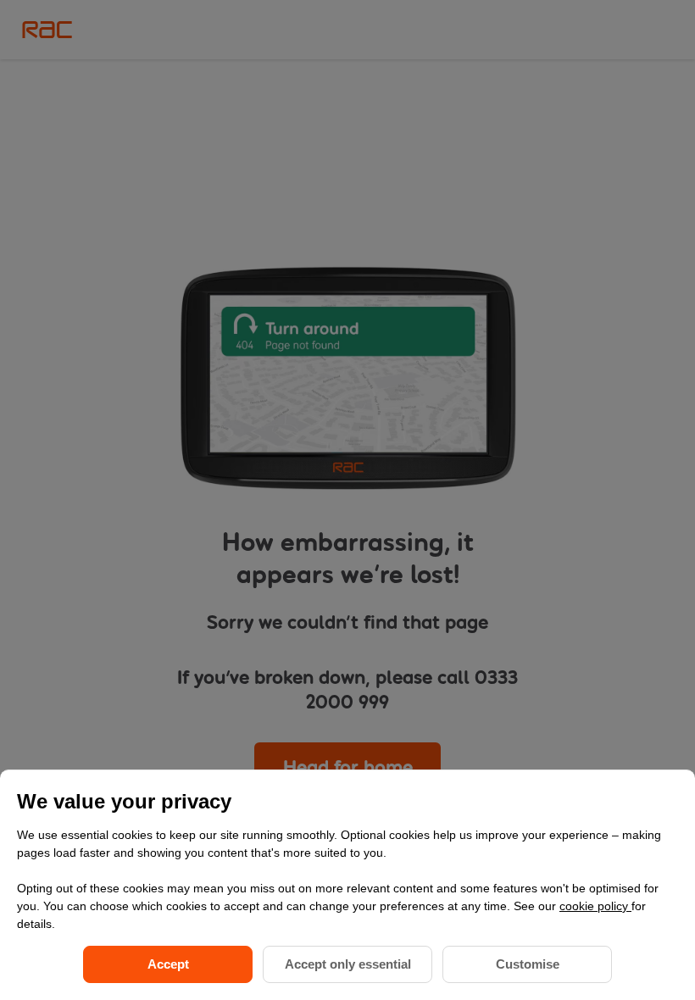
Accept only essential (348, 964)
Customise (527, 964)
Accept (168, 964)
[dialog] (347, 884)
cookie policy (595, 906)
